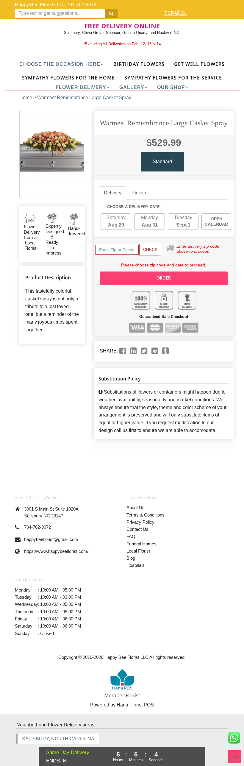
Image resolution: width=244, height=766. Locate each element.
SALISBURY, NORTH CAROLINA (58, 738)
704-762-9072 (81, 4)
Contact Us (137, 529)
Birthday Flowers (139, 64)
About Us (135, 507)
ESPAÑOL (175, 13)
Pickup (139, 192)
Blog (130, 558)
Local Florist (138, 550)
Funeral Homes (141, 543)
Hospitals (135, 565)
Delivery (112, 192)
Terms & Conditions (145, 514)
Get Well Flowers (199, 64)
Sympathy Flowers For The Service (173, 77)
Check (150, 249)
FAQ (130, 536)
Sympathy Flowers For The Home (68, 77)
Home (25, 97)
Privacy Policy (140, 522)
